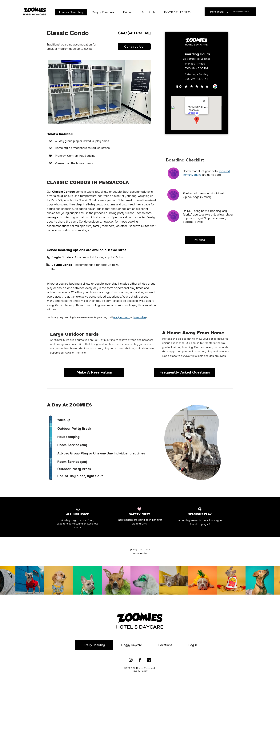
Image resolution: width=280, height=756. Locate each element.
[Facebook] (139, 659)
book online (140, 317)
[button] (148, 12)
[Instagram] (130, 659)
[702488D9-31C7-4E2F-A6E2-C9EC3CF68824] (215, 86)
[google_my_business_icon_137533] (148, 659)
